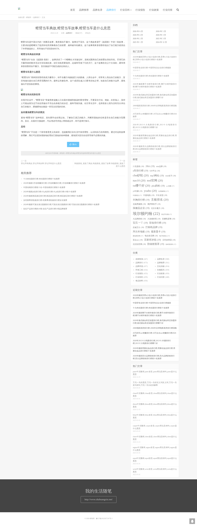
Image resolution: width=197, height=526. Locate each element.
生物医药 (161, 270)
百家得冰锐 (152, 239)
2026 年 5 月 (161, 31)
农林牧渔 (139, 259)
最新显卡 (158, 231)
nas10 (139, 180)
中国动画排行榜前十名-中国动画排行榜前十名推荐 (44, 187)
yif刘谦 (137, 191)
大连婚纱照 (154, 219)
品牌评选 (139, 266)
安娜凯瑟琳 (168, 219)
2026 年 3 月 (161, 35)
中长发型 (161, 195)
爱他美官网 (138, 236)
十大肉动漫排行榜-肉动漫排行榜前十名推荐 (41, 179)
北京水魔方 (157, 208)
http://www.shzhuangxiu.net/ (99, 499)
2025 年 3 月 (161, 39)
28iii (150, 166)
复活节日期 (166, 214)
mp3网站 (157, 175)
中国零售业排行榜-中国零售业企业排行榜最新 (152, 303)
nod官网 (155, 180)
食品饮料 (139, 281)
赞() (74, 144)
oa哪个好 (141, 185)
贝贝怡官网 (139, 244)
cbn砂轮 (141, 175)
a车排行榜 (140, 170)
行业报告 (140, 10)
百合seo (138, 240)
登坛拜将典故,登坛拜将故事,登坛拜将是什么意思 (41, 163)
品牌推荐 (84, 10)
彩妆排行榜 (157, 222)
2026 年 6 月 (138, 31)
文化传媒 (161, 266)
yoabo (150, 190)
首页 (72, 10)
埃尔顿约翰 (146, 213)
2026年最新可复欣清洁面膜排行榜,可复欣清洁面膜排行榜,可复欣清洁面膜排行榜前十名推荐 (61, 205)
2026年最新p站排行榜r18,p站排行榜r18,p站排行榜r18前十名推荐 (49, 192)
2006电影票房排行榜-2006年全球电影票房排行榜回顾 (155, 328)
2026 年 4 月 (138, 35)
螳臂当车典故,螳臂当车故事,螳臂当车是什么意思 (73, 28)
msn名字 (170, 176)
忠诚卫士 (138, 227)
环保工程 (139, 270)
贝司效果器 (169, 240)
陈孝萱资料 (171, 244)
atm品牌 (161, 166)
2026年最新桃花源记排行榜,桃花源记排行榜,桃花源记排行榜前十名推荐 (53, 196)
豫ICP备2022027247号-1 (104, 518)
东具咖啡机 (163, 191)
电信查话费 (151, 236)
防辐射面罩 (155, 244)
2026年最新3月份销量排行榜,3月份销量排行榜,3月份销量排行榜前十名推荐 (54, 183)
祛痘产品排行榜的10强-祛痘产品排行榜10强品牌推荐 (45, 209)
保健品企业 (141, 208)
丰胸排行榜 (141, 199)
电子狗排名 (164, 236)
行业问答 (167, 10)
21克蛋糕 (138, 166)
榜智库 (19, 9)
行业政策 (154, 10)
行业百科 (125, 10)
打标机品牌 (154, 227)
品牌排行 (111, 10)
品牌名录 (97, 10)
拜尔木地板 (141, 231)
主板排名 (159, 199)
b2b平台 (155, 171)
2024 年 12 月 (161, 42)
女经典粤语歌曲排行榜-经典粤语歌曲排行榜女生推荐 (45, 200)
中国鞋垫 (137, 195)
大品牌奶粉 (139, 219)
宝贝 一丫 (140, 222)
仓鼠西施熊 (139, 204)
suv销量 (170, 186)
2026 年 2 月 (138, 39)
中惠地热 (149, 195)
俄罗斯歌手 (154, 204)
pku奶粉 (158, 185)
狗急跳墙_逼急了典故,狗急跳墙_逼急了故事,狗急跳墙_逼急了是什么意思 (99, 164)
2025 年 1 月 (138, 42)
